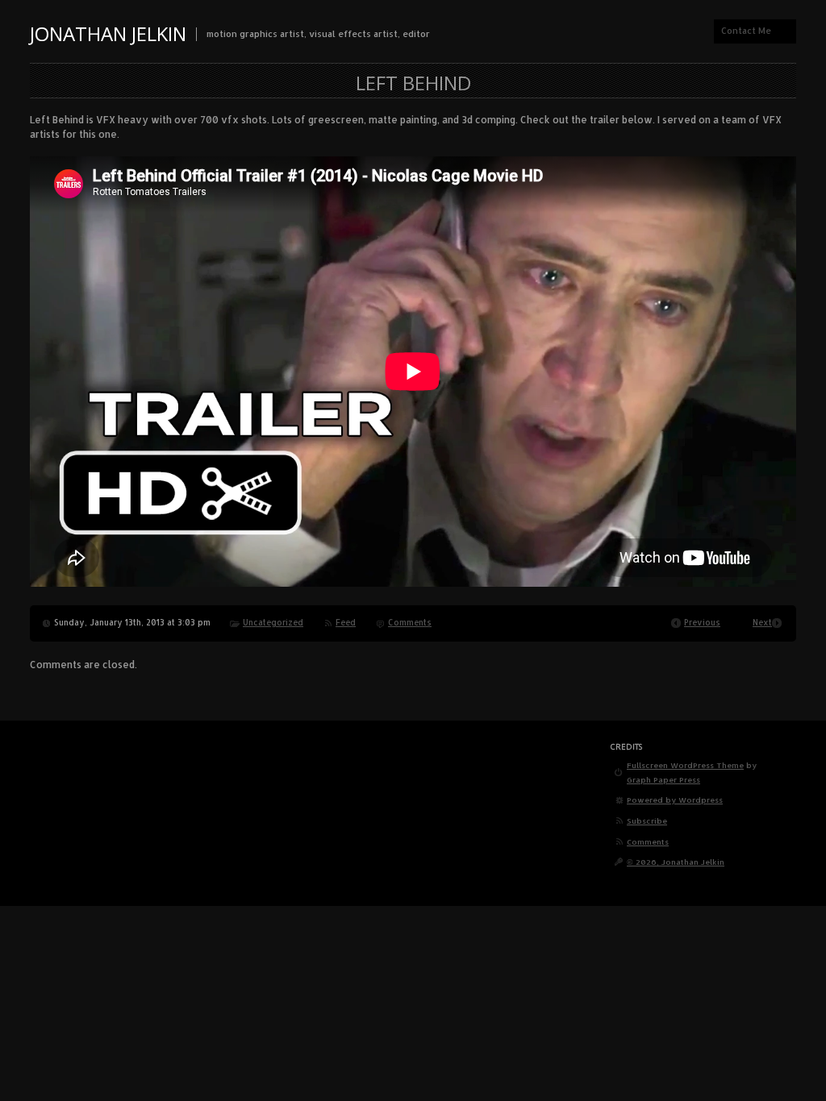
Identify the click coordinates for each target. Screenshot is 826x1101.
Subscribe (647, 820)
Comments (410, 622)
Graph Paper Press (663, 779)
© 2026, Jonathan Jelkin (675, 861)
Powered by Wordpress (675, 799)
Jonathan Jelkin (108, 33)
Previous (702, 622)
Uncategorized (273, 622)
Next (762, 622)
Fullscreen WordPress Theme (685, 765)
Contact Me (746, 30)
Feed (346, 622)
